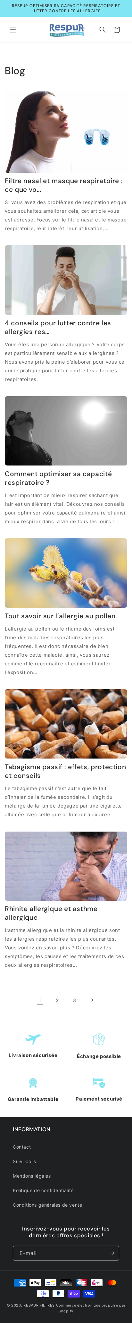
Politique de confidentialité (43, 1190)
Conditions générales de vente (47, 1205)
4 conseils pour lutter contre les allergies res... (58, 327)
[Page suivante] (92, 1000)
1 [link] (40, 1000)
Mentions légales (32, 1176)
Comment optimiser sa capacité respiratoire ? (58, 478)
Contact (22, 1147)
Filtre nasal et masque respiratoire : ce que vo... (64, 185)
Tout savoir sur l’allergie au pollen (60, 616)
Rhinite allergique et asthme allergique (51, 913)
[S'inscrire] (112, 1253)
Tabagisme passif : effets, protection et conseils (65, 771)
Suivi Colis (24, 1161)
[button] (13, 30)
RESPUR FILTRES (39, 1305)
